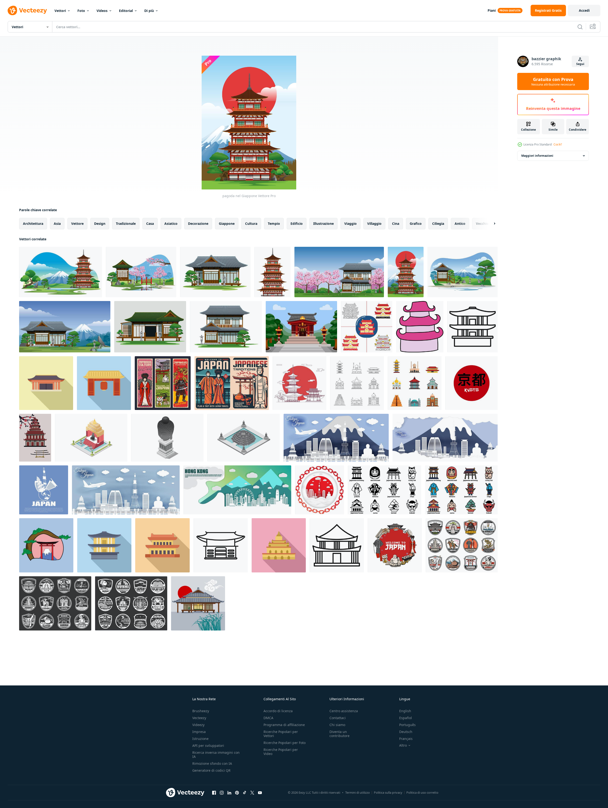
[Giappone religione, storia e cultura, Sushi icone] (131, 603)
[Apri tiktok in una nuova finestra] (245, 792)
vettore (77, 223)
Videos (102, 10)
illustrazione (323, 223)
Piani (492, 10)
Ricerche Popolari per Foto (285, 742)
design (99, 223)
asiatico (171, 223)
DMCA (268, 718)
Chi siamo (337, 724)
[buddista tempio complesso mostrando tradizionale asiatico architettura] (279, 545)
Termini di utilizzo (357, 792)
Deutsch (405, 731)
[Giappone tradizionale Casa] (215, 272)
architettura (33, 223)
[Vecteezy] (27, 10)
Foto (81, 10)
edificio (297, 223)
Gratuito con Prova (553, 81)
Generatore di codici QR (211, 770)
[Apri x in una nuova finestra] (252, 792)
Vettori (60, 10)
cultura (251, 223)
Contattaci (337, 718)
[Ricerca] (580, 27)
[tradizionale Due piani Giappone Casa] (226, 326)
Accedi (584, 10)
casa (150, 223)
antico (460, 223)
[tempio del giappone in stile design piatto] (366, 326)
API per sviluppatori (208, 745)
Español (405, 718)
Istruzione (200, 738)
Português (407, 724)
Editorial (126, 10)
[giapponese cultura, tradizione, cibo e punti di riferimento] (395, 545)
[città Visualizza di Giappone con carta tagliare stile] (336, 438)
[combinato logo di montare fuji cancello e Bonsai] (46, 545)
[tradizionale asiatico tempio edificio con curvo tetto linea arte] (472, 326)
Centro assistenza (343, 711)
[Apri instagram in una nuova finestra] (222, 792)
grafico (416, 223)
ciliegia (438, 223)
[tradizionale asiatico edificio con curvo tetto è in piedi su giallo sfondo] (46, 383)
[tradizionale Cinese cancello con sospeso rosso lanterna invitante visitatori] (104, 383)
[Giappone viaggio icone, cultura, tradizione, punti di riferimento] (55, 603)
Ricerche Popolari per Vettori (281, 733)
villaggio (374, 223)
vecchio (482, 223)
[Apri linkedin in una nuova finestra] (229, 792)
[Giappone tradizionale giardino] (462, 272)
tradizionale (126, 223)
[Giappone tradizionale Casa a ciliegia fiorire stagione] (339, 272)
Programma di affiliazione (284, 724)
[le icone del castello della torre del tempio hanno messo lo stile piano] (414, 383)
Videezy (198, 724)
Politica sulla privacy (388, 792)
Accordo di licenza (278, 711)
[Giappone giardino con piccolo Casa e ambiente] (141, 272)
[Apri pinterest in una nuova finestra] (237, 792)
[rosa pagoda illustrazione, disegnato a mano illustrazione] (419, 326)
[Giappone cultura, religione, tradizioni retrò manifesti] (231, 383)
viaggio (350, 223)
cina (395, 223)
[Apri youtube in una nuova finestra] (260, 792)
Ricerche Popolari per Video (281, 751)
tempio (274, 223)
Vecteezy (199, 718)
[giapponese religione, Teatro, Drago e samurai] (163, 383)
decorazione (198, 223)
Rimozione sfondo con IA (212, 763)
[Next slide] (490, 223)
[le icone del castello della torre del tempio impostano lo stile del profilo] (357, 383)
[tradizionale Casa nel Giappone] (150, 326)
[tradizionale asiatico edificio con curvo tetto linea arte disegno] (221, 545)
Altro (403, 745)
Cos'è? (558, 144)
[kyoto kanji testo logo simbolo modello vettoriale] (471, 383)
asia (57, 223)
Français (406, 738)
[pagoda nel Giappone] (406, 272)
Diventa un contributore (339, 733)
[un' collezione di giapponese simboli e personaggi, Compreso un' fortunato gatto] (384, 489)
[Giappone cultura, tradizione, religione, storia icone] (462, 545)
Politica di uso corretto (422, 792)
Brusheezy (200, 711)
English (405, 711)
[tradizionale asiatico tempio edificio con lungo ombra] (162, 545)
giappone (227, 223)
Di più (149, 10)
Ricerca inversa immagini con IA (216, 754)
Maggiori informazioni (537, 156)
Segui (580, 64)
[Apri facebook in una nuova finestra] (214, 792)
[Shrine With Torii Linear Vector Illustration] (299, 383)
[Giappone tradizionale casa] (64, 326)
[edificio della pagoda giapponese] (272, 272)
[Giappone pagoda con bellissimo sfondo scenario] (60, 272)
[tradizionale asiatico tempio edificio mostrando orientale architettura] (337, 545)
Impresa (199, 731)
